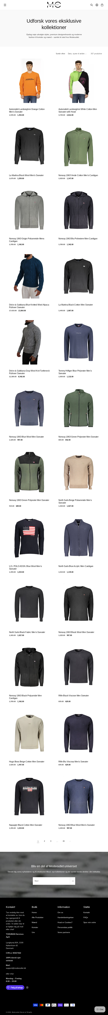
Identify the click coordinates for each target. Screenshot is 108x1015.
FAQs (85, 917)
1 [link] (38, 841)
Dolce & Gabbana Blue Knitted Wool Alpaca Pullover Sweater (29, 305)
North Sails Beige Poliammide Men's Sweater (75, 501)
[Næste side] (70, 841)
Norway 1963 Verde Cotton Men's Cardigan (78, 175)
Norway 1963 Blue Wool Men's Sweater (76, 825)
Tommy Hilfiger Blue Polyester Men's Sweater (75, 372)
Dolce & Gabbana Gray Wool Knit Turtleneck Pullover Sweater (29, 372)
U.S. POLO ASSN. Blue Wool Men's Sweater (25, 567)
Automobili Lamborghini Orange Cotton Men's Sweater (27, 110)
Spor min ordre (89, 922)
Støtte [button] (86, 907)
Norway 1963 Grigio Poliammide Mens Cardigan (26, 239)
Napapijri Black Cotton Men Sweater (25, 825)
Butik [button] (34, 907)
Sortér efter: (61, 54)
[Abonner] (72, 881)
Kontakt (86, 912)
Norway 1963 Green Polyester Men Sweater (78, 437)
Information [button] (64, 907)
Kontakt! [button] (10, 907)
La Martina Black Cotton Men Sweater (75, 304)
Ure (33, 932)
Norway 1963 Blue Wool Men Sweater (26, 437)
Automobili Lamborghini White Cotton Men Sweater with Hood (77, 110)
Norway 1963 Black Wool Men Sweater (76, 632)
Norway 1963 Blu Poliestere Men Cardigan (77, 238)
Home (34, 912)
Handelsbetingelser (66, 917)
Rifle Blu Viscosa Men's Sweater (73, 761)
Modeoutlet (15, 1012)
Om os (60, 912)
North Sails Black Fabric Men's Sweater (27, 632)
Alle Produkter (37, 917)
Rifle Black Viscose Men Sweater (73, 695)
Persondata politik (65, 927)
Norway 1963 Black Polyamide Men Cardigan (25, 696)
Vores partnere (64, 932)
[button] (5, 5)
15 (64, 841)
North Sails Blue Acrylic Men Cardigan (75, 566)
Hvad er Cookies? (65, 922)
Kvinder (35, 927)
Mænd (34, 922)
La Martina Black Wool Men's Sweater (26, 175)
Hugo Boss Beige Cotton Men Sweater (26, 761)
